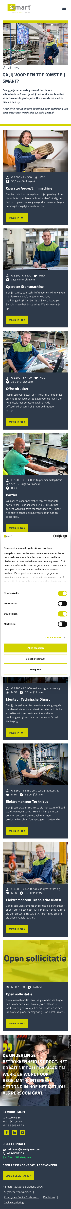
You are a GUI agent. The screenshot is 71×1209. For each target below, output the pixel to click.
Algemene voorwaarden (17, 1192)
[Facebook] (6, 1132)
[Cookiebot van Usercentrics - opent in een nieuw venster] (52, 536)
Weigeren (35, 669)
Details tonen (53, 637)
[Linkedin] (14, 1132)
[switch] (62, 603)
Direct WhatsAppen (19, 1157)
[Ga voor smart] (19, 8)
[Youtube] (22, 1132)
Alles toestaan (35, 647)
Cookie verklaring (14, 1202)
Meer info (16, 218)
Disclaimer (49, 1197)
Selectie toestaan (35, 658)
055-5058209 (15, 1153)
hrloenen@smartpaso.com (23, 1149)
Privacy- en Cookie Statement (21, 1197)
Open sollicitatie (17, 1176)
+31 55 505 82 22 (13, 1125)
